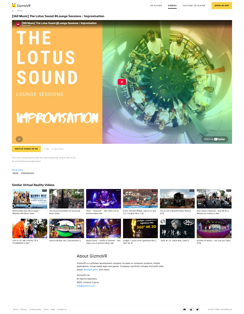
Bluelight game (91, 269)
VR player (156, 5)
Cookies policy (35, 309)
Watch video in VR (26, 149)
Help (53, 309)
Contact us (61, 309)
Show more (17, 170)
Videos (172, 5)
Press (46, 309)
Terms (15, 309)
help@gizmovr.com (86, 286)
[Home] (12, 10)
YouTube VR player (194, 5)
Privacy (24, 309)
